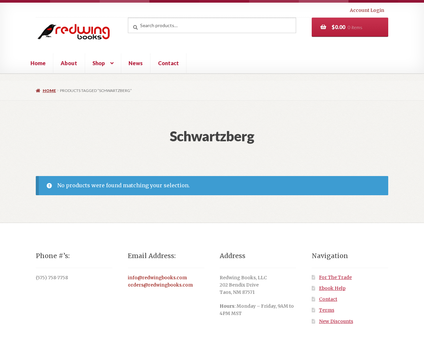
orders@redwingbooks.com (160, 285)
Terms (326, 310)
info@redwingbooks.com (157, 278)
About (69, 63)
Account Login (367, 10)
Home (38, 63)
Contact (168, 63)
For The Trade (335, 277)
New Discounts (336, 321)
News (136, 63)
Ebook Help (332, 288)
